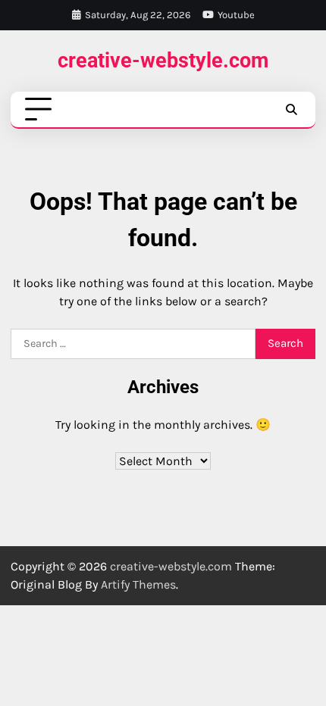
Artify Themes (138, 584)
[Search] (291, 109)
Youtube (236, 14)
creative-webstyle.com (163, 60)
